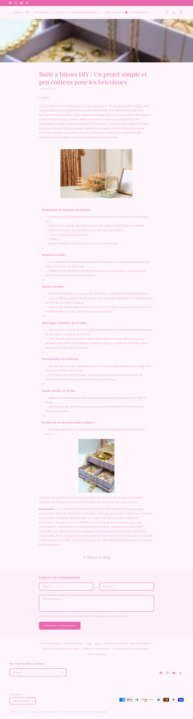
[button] (86, 12)
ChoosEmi (22, 712)
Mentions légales (141, 643)
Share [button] (45, 98)
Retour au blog (98, 557)
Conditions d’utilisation (75, 712)
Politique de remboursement (130, 648)
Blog (97, 643)
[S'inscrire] (62, 672)
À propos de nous (50, 643)
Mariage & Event (73, 643)
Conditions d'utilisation (96, 648)
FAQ (89, 643)
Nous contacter (96, 654)
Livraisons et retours (115, 643)
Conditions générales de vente (60, 648)
